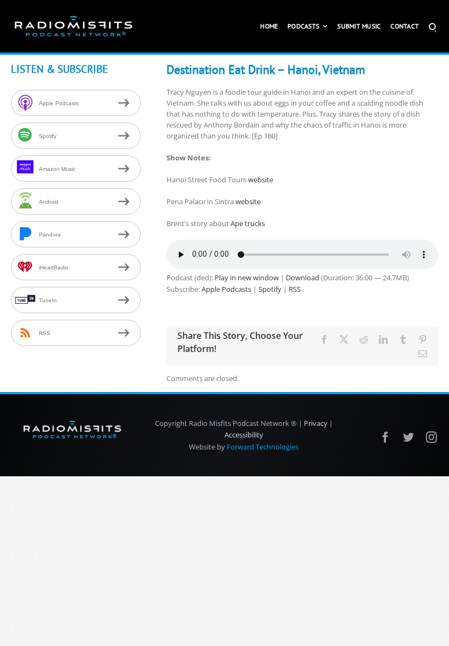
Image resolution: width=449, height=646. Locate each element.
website (260, 179)
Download (302, 277)
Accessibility (244, 435)
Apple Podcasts (226, 289)
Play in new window (247, 277)
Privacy (315, 423)
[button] (432, 26)
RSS (295, 289)
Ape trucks (248, 223)
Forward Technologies (262, 447)
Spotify (269, 289)
